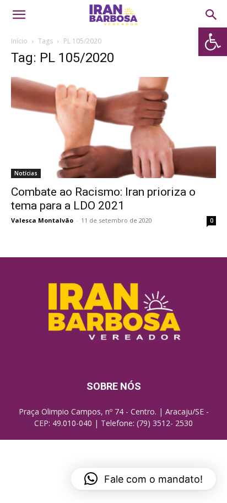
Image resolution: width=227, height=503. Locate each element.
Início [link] (19, 41)
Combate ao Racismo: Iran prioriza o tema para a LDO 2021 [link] (103, 198)
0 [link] (211, 220)
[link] (212, 41)
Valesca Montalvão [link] (42, 220)
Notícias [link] (25, 173)
